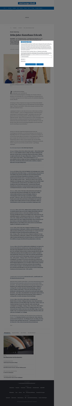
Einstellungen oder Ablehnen (30, 64)
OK (39, 64)
